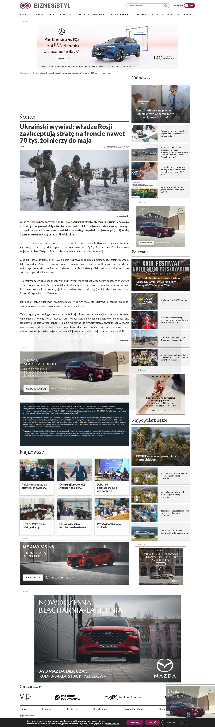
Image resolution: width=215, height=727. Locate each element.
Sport (83, 14)
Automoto (169, 14)
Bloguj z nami (100, 709)
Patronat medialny (133, 709)
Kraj (23, 14)
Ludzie (140, 14)
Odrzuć (152, 722)
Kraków (187, 14)
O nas (23, 709)
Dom (153, 14)
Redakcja (72, 709)
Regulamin (165, 709)
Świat (50, 14)
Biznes (36, 14)
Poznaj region (120, 14)
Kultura (98, 14)
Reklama (46, 709)
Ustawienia (171, 722)
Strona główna (25, 73)
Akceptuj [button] (135, 722)
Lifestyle (66, 14)
